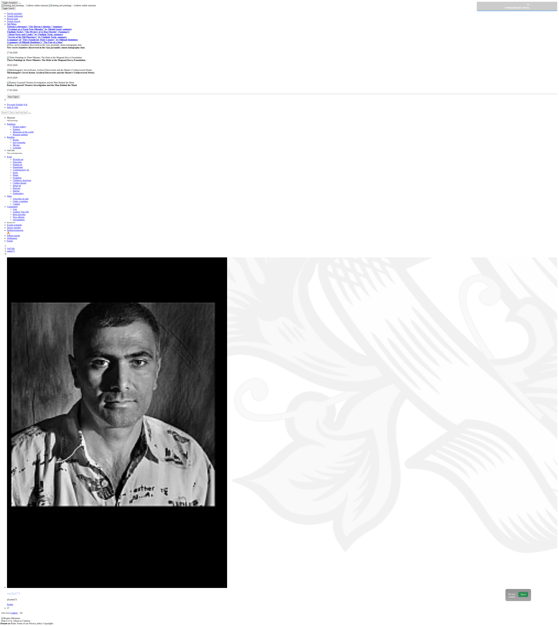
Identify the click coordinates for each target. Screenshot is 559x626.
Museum (12, 119)
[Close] (30, 113)
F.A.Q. (9, 621)
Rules (14, 623)
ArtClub (14, 151)
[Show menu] (20, 3)
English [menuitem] (19, 104)
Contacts (26, 621)
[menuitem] (25, 104)
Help (3, 621)
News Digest (13, 97)
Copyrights (48, 623)
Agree (523, 594)
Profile (10, 604)
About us (17, 621)
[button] (14, 13)
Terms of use (23, 623)
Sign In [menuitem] (10, 107)
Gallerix (14, 613)
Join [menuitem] (16, 107)
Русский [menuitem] (11, 104)
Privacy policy (36, 623)
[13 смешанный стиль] (282, 607)
